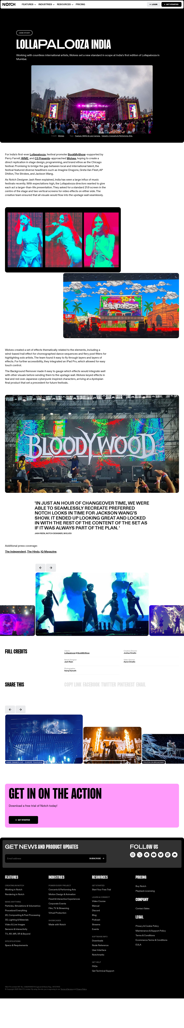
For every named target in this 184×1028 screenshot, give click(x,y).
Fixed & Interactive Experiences (64, 899)
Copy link (72, 685)
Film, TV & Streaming (59, 908)
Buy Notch (141, 886)
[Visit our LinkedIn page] (160, 855)
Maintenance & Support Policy (151, 930)
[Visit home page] (12, 4)
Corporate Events (57, 903)
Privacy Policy (81, 989)
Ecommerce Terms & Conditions (151, 940)
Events (95, 929)
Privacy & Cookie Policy (147, 926)
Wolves (61, 136)
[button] (40, 568)
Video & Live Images (15, 924)
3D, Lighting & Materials (17, 919)
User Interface (99, 950)
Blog (94, 915)
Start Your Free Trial (101, 889)
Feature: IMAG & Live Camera (87, 136)
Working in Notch (13, 889)
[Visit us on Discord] (174, 855)
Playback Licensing (145, 891)
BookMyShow (76, 154)
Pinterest (126, 685)
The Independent (15, 551)
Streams (96, 924)
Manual (95, 905)
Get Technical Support (103, 970)
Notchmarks (98, 954)
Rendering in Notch (14, 894)
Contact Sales (142, 908)
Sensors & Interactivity (16, 929)
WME (24, 158)
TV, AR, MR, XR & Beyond (17, 933)
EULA (138, 944)
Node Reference (100, 945)
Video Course (99, 901)
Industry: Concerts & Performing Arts (117, 136)
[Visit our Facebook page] (146, 855)
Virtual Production (57, 912)
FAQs (95, 966)
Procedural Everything (16, 910)
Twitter (108, 685)
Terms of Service (67, 989)
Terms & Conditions (145, 935)
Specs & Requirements (16, 945)
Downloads (97, 940)
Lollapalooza (38, 154)
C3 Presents (42, 158)
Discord (96, 910)
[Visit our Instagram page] (132, 855)
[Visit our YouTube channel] (153, 855)
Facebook (91, 685)
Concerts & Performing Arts (62, 889)
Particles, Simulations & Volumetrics (22, 905)
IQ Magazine (48, 551)
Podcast (96, 919)
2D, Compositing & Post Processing (22, 915)
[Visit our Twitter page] (139, 855)
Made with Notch (57, 924)
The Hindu (33, 551)
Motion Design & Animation (62, 894)
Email (141, 685)
